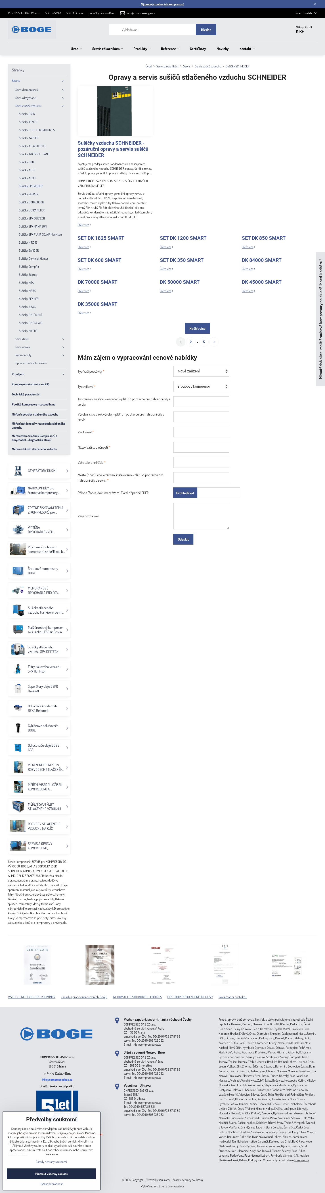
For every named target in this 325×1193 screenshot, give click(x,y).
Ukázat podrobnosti (51, 1184)
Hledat (206, 29)
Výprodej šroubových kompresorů (162, 4)
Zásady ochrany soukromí (188, 1180)
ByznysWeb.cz (176, 1186)
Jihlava (61, 1066)
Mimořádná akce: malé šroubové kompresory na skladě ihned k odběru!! (320, 319)
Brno (68, 1073)
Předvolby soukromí (158, 1180)
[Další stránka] (214, 342)
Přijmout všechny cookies (51, 1174)
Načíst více (197, 328)
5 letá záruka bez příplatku (57, 1086)
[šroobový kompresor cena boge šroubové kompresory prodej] (57, 1050)
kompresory (301, 1160)
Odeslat (183, 539)
